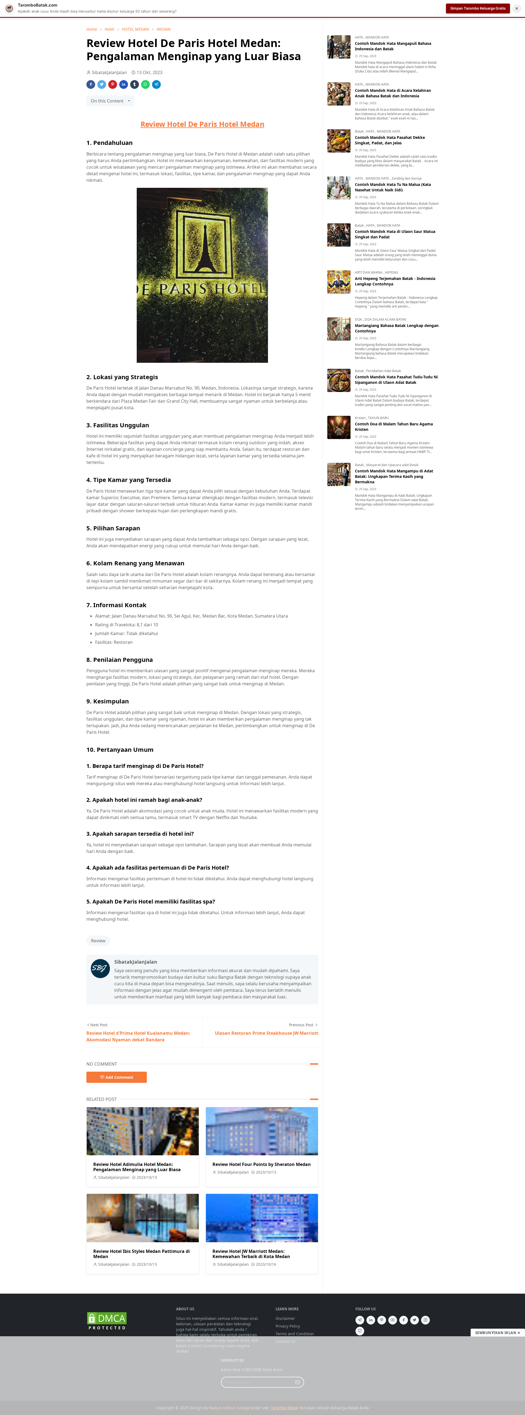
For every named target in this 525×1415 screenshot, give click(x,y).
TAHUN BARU (378, 418)
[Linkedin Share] (123, 84)
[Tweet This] (101, 84)
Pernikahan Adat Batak (383, 371)
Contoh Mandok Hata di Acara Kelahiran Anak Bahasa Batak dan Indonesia (393, 93)
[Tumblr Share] (134, 84)
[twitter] (414, 1320)
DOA (359, 319)
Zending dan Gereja (407, 178)
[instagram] (425, 1320)
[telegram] (359, 1320)
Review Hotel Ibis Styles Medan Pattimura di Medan (141, 1253)
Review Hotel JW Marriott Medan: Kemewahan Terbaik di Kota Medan (251, 1253)
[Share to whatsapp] (145, 84)
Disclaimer (285, 1318)
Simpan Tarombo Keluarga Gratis (478, 8)
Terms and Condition (295, 1333)
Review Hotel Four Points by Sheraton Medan (261, 1164)
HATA (359, 37)
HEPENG (391, 272)
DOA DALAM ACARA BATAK (385, 319)
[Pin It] (112, 84)
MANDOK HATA (377, 37)
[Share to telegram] (156, 84)
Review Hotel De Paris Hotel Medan (202, 124)
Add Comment (119, 1077)
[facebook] (403, 1320)
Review (98, 941)
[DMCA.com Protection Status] (106, 1321)
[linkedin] (370, 1320)
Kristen (360, 418)
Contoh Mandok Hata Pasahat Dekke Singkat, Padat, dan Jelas (390, 140)
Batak (359, 131)
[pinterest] (381, 1320)
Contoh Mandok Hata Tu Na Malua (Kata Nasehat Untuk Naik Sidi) (393, 187)
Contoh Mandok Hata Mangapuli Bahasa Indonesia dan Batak (393, 46)
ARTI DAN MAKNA (369, 272)
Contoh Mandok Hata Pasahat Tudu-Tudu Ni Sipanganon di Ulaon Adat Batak (396, 379)
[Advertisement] (262, 1375)
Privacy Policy (288, 1326)
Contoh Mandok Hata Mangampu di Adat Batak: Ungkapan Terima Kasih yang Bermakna (394, 476)
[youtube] (392, 1320)
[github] (359, 1331)
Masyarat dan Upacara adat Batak (392, 465)
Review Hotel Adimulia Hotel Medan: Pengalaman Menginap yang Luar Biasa (137, 1167)
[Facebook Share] (90, 84)
